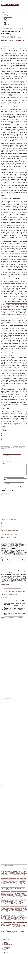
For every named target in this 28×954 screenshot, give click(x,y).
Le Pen (9, 901)
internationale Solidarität (13, 896)
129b (6, 870)
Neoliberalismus (21, 905)
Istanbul (9, 897)
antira (5, 22)
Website (3, 481)
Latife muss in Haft (7, 589)
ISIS (23, 896)
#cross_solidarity (3, 868)
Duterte (2, 884)
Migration (9, 903)
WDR (24, 928)
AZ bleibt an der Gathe (9, 875)
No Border (11, 906)
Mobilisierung (13, 903)
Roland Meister (16, 915)
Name (3, 476)
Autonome (25, 873)
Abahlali (12, 870)
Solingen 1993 (17, 919)
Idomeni (2, 895)
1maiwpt (15, 868)
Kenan (2, 899)
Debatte (23, 881)
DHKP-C (3, 883)
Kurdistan (8, 900)
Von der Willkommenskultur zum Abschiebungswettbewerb (13, 574)
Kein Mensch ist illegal (23, 897)
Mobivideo (18, 903)
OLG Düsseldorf (21, 907)
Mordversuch (22, 903)
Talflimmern (14, 923)
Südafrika (22, 922)
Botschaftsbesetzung (4, 879)
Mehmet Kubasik (14, 902)
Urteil (7, 926)
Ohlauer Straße (15, 907)
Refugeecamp (15, 914)
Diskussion (18, 883)
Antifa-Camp (3, 872)
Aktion (25, 870)
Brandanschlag (10, 879)
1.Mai (13, 868)
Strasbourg (24, 921)
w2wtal (20, 447)
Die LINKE (6, 883)
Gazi (5, 892)
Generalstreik (12, 892)
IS (20, 896)
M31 (11, 901)
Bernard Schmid (18, 877)
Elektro (10, 885)
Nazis (17, 905)
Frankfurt (5, 891)
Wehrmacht (7, 929)
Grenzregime (4, 893)
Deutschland (24, 882)
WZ (14, 931)
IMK (4, 895)
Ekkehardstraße (3, 885)
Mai (15, 901)
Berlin (14, 877)
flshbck (7, 446)
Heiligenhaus (8, 894)
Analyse (12, 871)
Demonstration (16, 882)
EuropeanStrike (5, 888)
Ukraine (21, 925)
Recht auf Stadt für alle (22, 912)
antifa (5, 23)
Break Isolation (15, 879)
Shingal (8, 918)
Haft (15, 893)
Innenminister (6, 896)
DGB (1, 883)
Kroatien (21, 899)
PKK (1, 909)
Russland (22, 916)
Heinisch (12, 894)
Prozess (12, 911)
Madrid (13, 901)
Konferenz (11, 899)
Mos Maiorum (9, 447)
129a (4, 870)
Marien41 (23, 901)
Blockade (18, 878)
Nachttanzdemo (7, 905)
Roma (23, 915)
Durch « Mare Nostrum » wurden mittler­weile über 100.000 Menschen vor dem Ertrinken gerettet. (14, 304)
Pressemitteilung (18, 910)
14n (19, 868)
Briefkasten (20, 879)
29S (25, 868)
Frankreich (8, 891)
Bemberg (4, 877)
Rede (7, 914)
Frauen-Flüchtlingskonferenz (15, 891)
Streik (5, 922)
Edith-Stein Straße (20, 884)
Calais (9, 881)
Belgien (26, 875)
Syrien (17, 922)
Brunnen (23, 879)
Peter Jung (20, 908)
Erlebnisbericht (3, 887)
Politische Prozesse (15, 909)
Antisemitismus (3, 873)
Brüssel (2, 880)
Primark (23, 910)
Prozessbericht (16, 911)
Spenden (14, 921)
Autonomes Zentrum (18, 874)
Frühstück (2, 892)
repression (6, 24)
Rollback (20, 915)
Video (7, 928)
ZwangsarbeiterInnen (4, 932)
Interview (18, 896)
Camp (11, 881)
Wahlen (22, 928)
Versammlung (3, 928)
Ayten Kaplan (24, 874)
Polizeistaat (2, 910)
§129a (9, 932)
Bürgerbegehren (24, 880)
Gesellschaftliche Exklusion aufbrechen (9, 548)
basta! (19, 875)
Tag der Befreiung (3, 923)
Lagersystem (14, 900)
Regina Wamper (23, 914)
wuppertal (6, 18)
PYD (22, 911)
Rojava (12, 915)
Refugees (18, 914)
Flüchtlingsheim (13, 889)
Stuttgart (7, 922)
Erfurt (21, 885)
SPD (12, 921)
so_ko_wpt (7, 37)
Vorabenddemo (14, 928)
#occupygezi (9, 868)
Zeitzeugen (23, 931)
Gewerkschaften (22, 892)
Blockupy (25, 878)
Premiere (13, 910)
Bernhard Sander (24, 877)
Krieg (17, 899)
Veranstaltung (16, 926)
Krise (19, 899)
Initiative (2, 896)
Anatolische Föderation (17, 871)
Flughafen (2, 889)
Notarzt (23, 906)
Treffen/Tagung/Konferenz (5, 925)
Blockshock (21, 878)
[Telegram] (14, 441)
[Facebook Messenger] (14, 439)
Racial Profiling (15, 447)
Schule (26, 917)
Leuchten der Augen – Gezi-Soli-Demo (11, 600)
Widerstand (11, 929)
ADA (20, 870)
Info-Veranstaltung (8, 895)
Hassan (24, 893)
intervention (6, 15)
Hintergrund (17, 894)
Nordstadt (20, 906)
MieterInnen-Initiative (4, 903)
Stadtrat (17, 921)
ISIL (21, 896)
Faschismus (10, 888)
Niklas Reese (7, 906)
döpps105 (9, 884)
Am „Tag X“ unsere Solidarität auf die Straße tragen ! (14, 591)
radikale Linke (6, 912)
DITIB (21, 883)
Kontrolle (14, 899)
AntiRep (24, 872)
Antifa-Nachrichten (8, 872)
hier (22, 163)
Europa (2, 888)
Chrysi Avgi (14, 881)
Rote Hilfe (19, 916)
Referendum (10, 914)
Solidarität (7, 919)
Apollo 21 (7, 873)
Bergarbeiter (8, 877)
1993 (8, 870)
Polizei (20, 909)
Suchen (2, 27)
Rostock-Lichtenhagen (13, 916)
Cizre (21, 881)
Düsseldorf (14, 884)
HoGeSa (20, 894)
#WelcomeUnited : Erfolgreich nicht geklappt (10, 557)
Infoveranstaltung (24, 895)
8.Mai (18, 868)
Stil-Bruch (20, 921)
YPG (18, 931)
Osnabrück (10, 908)
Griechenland (9, 893)
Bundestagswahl (6, 880)
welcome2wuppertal (19, 40)
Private (3, 486)
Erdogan (18, 885)
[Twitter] (14, 435)
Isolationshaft (5, 897)
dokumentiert (16, 445)
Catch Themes (8, 938)
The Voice (2, 924)
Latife (6, 901)
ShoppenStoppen (12, 918)
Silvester (16, 918)
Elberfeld (7, 885)
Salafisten (2, 917)
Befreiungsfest (22, 875)
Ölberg (14, 932)
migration (6, 21)
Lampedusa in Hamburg (21, 900)
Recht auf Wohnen (4, 914)
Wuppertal (9, 931)
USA (8, 926)
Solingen (11, 919)
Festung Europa (22, 446)
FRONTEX (16, 446)
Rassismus (10, 912)
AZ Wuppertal (15, 875)
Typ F (12, 925)
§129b (11, 932)
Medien (5, 902)
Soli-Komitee (22, 918)
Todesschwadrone (16, 924)
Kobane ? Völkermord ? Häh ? (10, 605)
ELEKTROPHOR (14, 885)
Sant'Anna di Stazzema (15, 917)
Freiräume (22, 891)
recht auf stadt (7, 19)
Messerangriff (19, 902)
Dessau (21, 882)
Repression (3, 915)
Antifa (24, 871)
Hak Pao (18, 893)
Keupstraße (5, 899)
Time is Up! (9, 924)
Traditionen (21, 924)
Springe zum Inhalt (5, 12)
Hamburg (21, 893)
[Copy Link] (14, 432)
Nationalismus (12, 905)
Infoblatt (12, 895)
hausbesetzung (3, 894)
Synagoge (14, 922)
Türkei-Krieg (18, 925)
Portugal (10, 910)
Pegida (17, 908)
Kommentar (3, 463)
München (2, 905)
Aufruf (22, 873)
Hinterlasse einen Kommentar (15, 37)
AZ (1, 875)
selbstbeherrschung (8, 17)
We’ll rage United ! (4, 566)
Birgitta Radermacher (12, 878)
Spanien (9, 921)
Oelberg (6, 907)
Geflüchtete (8, 892)
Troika (10, 925)
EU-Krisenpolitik (16, 887)
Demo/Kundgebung (8, 882)
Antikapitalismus (14, 872)
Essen (7, 887)
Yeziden (16, 931)
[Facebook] (14, 437)
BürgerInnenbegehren (4, 881)
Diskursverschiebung (12, 883)
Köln (11, 900)
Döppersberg (5, 884)
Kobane (8, 899)
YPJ (20, 931)
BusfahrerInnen (11, 880)
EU (8, 887)
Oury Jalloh (14, 908)
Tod (12, 924)
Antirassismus (20, 872)
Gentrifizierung (16, 892)
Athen (18, 873)
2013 (10, 870)
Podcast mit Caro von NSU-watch (10, 594)
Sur (9, 922)
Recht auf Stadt (15, 912)
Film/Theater (21, 888)
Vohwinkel (9, 928)
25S (24, 868)
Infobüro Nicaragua (17, 895)
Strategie (2, 922)
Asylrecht (15, 873)
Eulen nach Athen (22, 887)
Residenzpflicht (8, 915)
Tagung (7, 923)
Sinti (19, 918)
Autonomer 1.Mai (11, 874)
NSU (1, 907)
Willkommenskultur (16, 929)
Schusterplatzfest (3, 918)
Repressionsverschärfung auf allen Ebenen (12, 588)
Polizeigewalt (24, 909)
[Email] (14, 434)
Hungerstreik (24, 894)
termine (5, 14)
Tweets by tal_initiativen (5, 493)
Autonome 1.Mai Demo (4, 874)
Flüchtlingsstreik (19, 889)
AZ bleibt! (3, 875)
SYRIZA (19, 922)
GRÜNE (13, 893)
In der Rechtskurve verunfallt (7, 540)
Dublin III (23, 883)
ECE (16, 884)
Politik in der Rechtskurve (7, 909)
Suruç (11, 922)
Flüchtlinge (3, 447)
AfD (21, 870)
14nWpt (22, 868)
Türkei (15, 925)
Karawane (17, 898)
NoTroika (25, 906)
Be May (2, 877)
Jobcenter (12, 897)
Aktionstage (6, 871)
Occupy (3, 907)
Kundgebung (3, 900)
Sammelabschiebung (7, 917)
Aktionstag (2, 871)
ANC (22, 871)
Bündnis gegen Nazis (18, 880)
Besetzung (2, 878)
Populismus (7, 910)
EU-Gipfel (11, 887)
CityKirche (18, 881)
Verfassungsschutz (22, 926)
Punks (20, 911)
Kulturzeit (25, 899)
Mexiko (23, 902)
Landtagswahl (3, 901)
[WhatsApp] (14, 443)
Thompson (5, 924)
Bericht (12, 877)
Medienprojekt (9, 902)
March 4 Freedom (19, 901)
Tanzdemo (17, 923)
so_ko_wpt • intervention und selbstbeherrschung (10, 6)
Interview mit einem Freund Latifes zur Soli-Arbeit (13, 609)
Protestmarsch (8, 911)
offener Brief (10, 907)
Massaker (2, 902)
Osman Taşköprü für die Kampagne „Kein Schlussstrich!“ (15, 593)
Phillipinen (24, 908)
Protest (4, 911)
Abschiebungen (16, 870)
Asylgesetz (11, 873)
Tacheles (25, 922)
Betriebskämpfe (6, 878)
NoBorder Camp (15, 906)
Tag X (10, 923)
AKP (23, 870)
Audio (20, 873)
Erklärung (24, 885)
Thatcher (20, 923)
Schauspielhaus (22, 917)
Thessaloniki (25, 923)
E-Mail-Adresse (4, 479)
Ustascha (11, 926)
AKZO (9, 871)
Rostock (8, 916)
